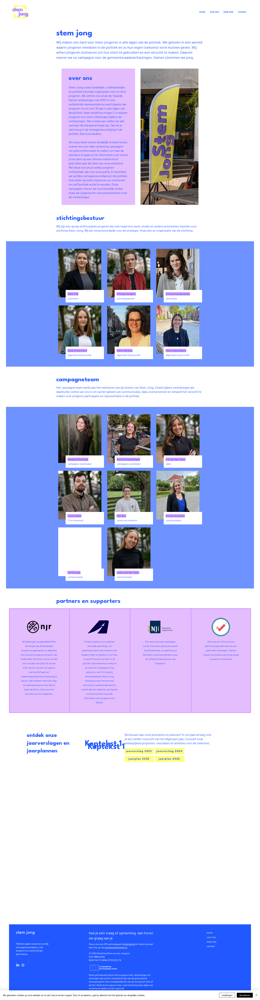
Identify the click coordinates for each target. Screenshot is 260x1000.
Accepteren (244, 995)
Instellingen (227, 995)
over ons (211, 937)
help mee (212, 941)
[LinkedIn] (18, 965)
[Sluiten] (256, 995)
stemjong (130, 944)
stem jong (25, 932)
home (210, 932)
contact (211, 946)
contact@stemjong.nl (115, 947)
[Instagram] (23, 965)
